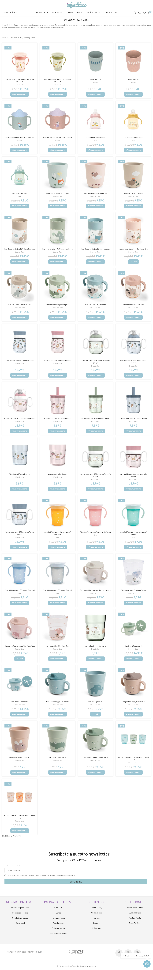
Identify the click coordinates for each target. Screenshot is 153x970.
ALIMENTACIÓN (15, 38)
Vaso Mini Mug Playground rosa (95, 193)
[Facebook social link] (119, 953)
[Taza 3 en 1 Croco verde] (133, 628)
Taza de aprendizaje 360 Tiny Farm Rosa (133, 249)
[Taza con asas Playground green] (58, 286)
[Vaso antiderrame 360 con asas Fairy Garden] (133, 456)
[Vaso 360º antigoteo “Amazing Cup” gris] (58, 572)
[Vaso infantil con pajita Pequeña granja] (96, 400)
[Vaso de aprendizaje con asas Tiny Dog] (20, 119)
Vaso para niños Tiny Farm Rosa (57, 646)
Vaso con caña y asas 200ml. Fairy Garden (19, 418)
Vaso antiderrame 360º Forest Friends (19, 360)
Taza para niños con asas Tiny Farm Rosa (19, 646)
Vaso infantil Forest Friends (19, 474)
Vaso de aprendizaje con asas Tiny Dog (19, 137)
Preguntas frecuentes (58, 933)
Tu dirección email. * (12, 866)
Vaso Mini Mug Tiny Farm (133, 193)
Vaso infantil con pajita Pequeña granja (95, 418)
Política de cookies (20, 913)
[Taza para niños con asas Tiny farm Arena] (96, 572)
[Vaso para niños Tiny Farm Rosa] (58, 628)
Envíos (58, 913)
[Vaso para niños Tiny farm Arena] (133, 572)
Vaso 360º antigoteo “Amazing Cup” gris (57, 590)
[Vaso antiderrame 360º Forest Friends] (20, 342)
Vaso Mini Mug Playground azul (57, 193)
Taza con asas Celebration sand (19, 305)
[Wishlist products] (144, 12)
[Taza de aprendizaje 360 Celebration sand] (20, 231)
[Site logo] (76, 5)
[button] (19, 94)
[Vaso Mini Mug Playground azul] (58, 175)
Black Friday (96, 907)
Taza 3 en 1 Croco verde (133, 646)
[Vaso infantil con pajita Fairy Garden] (58, 400)
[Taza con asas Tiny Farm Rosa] (133, 286)
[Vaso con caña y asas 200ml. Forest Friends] (133, 342)
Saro (95, 140)
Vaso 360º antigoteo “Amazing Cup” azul (20, 590)
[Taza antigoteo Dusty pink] (96, 119)
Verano (97, 918)
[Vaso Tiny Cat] (133, 61)
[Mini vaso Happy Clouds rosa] (20, 739)
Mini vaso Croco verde (57, 757)
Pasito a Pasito (135, 918)
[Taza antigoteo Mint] (20, 175)
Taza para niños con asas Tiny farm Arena (95, 590)
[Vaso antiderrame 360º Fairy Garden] (58, 342)
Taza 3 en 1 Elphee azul (19, 702)
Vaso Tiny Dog (95, 79)
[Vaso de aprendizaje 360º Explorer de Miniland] (58, 61)
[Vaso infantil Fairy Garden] (58, 456)
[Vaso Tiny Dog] (96, 61)
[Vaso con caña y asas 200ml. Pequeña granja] (96, 342)
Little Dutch (19, 363)
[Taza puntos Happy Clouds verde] (96, 739)
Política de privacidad (20, 907)
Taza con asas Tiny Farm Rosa (133, 305)
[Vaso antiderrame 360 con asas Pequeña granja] (96, 456)
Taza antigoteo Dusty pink (95, 137)
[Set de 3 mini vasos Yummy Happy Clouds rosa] (20, 797)
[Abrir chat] (147, 964)
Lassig (95, 82)
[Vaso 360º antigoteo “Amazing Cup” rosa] (96, 514)
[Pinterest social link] (137, 953)
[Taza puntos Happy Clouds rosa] (133, 683)
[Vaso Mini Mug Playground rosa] (96, 175)
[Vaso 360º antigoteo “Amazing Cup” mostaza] (58, 514)
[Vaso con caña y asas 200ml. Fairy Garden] (20, 400)
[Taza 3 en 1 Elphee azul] (20, 683)
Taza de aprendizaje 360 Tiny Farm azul (95, 249)
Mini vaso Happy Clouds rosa (19, 757)
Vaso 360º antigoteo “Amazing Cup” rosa (95, 532)
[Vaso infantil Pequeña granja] (96, 628)
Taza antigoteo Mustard (133, 137)
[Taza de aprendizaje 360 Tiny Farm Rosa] (133, 231)
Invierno (96, 923)
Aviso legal (20, 923)
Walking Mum (135, 913)
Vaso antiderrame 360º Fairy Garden (57, 360)
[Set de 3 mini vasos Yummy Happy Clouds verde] (133, 739)
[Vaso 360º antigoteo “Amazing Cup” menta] (133, 514)
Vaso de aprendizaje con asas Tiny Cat (57, 137)
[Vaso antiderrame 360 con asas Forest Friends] (20, 514)
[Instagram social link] (128, 953)
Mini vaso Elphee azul (95, 702)
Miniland (20, 85)
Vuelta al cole (96, 913)
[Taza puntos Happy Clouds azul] (58, 683)
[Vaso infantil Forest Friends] (20, 456)
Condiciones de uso (20, 918)
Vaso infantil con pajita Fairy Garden (57, 418)
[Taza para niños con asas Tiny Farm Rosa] (20, 628)
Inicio (4, 38)
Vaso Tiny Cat (133, 79)
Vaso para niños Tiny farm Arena (133, 590)
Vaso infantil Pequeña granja (95, 646)
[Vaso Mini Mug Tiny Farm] (133, 175)
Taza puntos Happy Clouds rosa (133, 702)
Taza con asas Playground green (57, 305)
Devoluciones (58, 923)
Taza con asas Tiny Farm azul (95, 305)
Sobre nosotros (58, 928)
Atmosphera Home (135, 907)
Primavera (96, 928)
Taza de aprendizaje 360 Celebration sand (19, 249)
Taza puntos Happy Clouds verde (95, 757)
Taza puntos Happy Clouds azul (57, 702)
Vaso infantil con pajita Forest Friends (133, 418)
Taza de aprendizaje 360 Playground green (57, 249)
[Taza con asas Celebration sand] (20, 286)
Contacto (58, 907)
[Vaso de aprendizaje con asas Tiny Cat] (58, 119)
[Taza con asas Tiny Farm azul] (96, 286)
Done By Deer (135, 923)
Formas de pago (58, 918)
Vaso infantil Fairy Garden (57, 474)
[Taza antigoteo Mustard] (133, 119)
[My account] (134, 12)
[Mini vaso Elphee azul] (96, 683)
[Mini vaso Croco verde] (58, 739)
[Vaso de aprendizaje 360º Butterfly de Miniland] (20, 61)
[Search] (139, 12)
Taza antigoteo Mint (19, 193)
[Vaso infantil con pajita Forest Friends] (133, 400)
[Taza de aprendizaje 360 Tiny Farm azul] (96, 231)
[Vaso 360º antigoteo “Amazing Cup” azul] (20, 572)
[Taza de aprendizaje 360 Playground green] (58, 231)
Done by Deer (58, 196)
